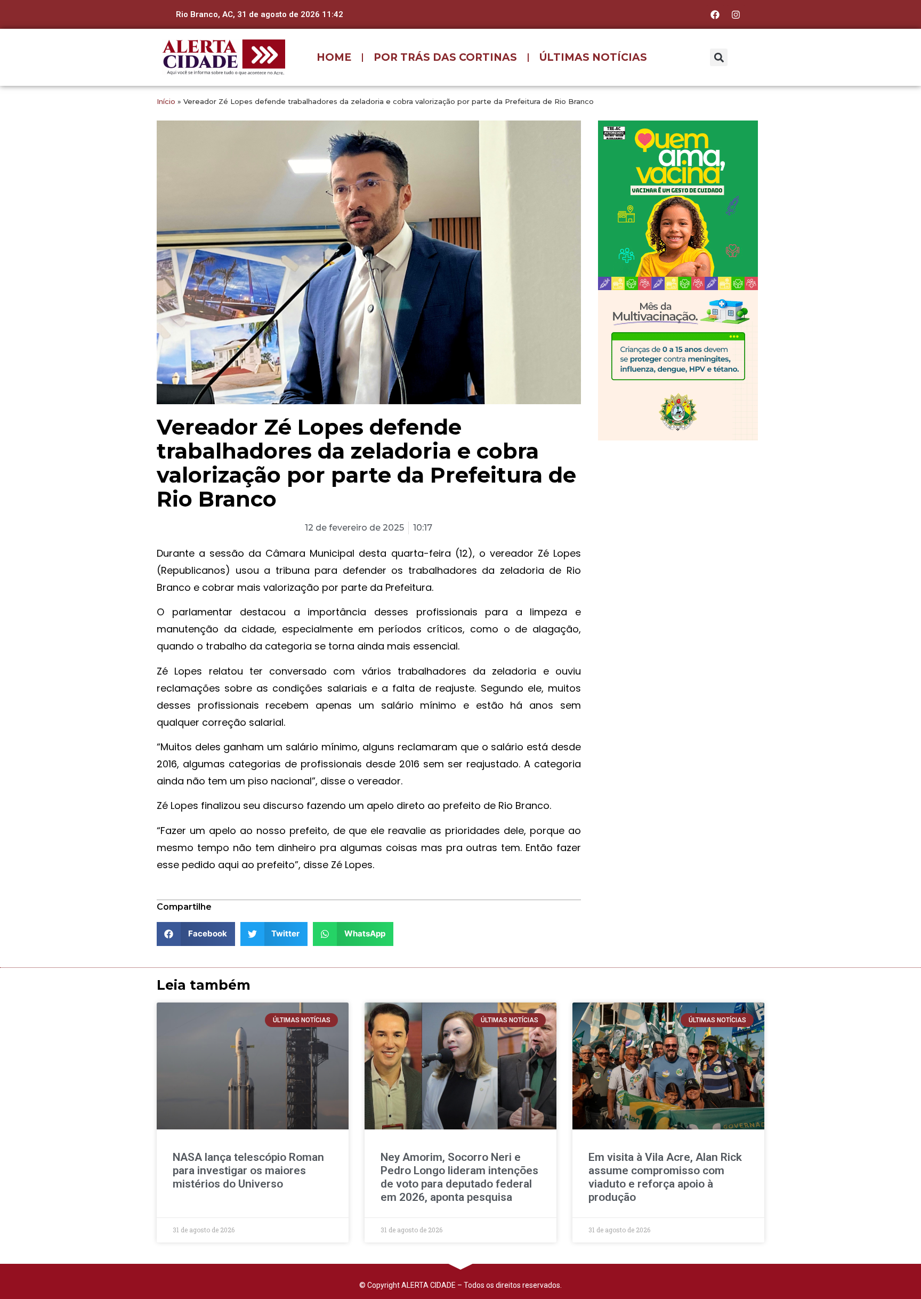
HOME (334, 57)
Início (166, 101)
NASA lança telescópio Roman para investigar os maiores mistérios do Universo (248, 1170)
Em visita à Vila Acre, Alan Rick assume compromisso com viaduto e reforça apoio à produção (665, 1177)
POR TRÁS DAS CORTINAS (445, 57)
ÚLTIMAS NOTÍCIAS (593, 57)
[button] (719, 57)
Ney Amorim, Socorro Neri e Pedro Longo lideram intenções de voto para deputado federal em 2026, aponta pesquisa (459, 1177)
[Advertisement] (678, 517)
